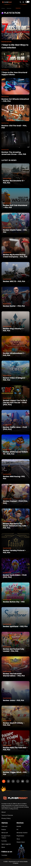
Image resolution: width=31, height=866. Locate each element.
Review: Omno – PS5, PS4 (13, 700)
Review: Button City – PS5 (14, 602)
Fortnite (4, 841)
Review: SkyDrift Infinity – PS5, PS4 (14, 724)
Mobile (19, 826)
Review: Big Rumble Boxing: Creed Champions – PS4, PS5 (15, 256)
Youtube (4, 855)
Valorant (4, 826)
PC (17, 829)
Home (3, 8)
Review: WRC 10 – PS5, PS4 (14, 281)
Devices (9, 8)
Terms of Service (7, 815)
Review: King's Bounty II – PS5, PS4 (13, 329)
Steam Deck (21, 842)
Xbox (18, 839)
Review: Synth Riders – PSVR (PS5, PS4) (15, 576)
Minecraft (5, 833)
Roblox (4, 829)
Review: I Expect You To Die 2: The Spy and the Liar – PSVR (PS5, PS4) (15, 402)
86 (23, 781)
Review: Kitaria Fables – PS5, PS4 (15, 231)
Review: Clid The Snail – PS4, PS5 (14, 126)
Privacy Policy (6, 818)
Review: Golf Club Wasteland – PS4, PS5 (15, 206)
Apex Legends (6, 844)
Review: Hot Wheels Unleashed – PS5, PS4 (15, 100)
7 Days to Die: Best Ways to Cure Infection (15, 46)
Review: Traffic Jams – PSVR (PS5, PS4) (15, 428)
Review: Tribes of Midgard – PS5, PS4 (14, 379)
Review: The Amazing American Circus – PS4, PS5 (14, 153)
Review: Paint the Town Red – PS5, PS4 (15, 748)
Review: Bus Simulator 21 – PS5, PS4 (14, 182)
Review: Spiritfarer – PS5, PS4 (15, 626)
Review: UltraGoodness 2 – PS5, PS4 (14, 354)
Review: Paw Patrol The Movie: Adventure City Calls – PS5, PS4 (15, 526)
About (4, 812)
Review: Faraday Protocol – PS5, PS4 (14, 551)
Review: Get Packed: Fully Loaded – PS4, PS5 (13, 650)
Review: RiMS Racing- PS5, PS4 (14, 477)
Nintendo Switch (22, 833)
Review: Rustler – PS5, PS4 (14, 306)
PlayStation (7, 178)
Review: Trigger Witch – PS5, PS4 (15, 773)
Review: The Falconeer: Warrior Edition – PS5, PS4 (14, 675)
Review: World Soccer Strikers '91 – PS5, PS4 (15, 453)
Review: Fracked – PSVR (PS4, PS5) (15, 502)
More (3, 847)
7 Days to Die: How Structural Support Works (14, 73)
